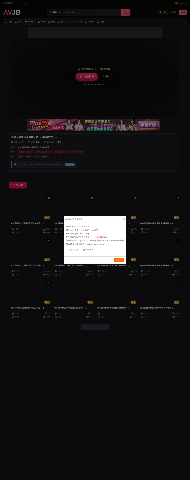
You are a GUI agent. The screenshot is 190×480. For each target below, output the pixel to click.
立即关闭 (119, 260)
